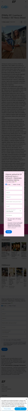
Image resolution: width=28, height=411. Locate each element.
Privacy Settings (7, 408)
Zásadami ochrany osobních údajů (14, 225)
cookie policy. (21, 406)
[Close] (26, 399)
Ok (20, 408)
